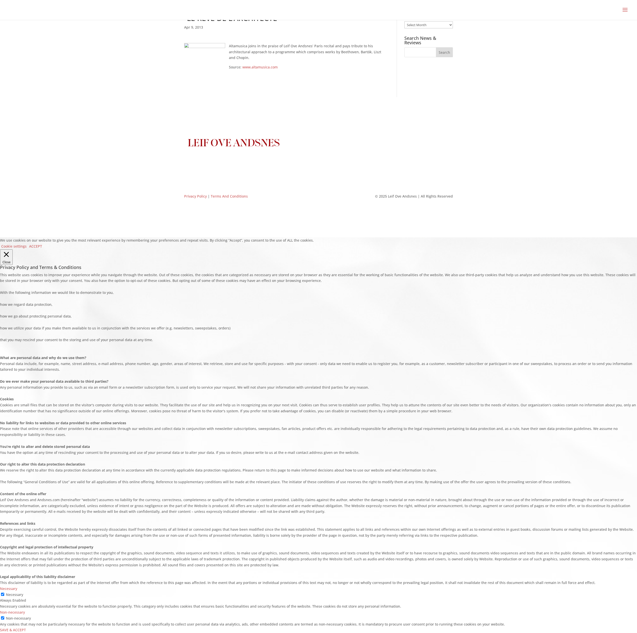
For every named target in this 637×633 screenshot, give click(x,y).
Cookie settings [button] (14, 246)
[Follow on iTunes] (328, 162)
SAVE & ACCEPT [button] (13, 630)
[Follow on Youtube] (318, 162)
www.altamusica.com (260, 67)
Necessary (14, 594)
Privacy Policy (195, 196)
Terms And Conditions (229, 196)
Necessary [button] (8, 588)
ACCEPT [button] (35, 246)
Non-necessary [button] (12, 612)
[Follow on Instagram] (309, 162)
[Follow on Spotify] (338, 162)
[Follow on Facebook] (299, 162)
